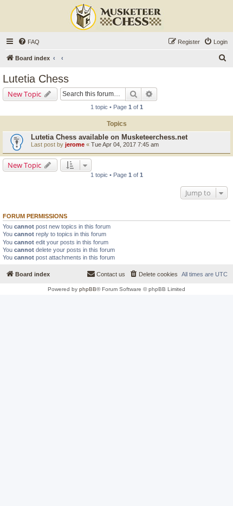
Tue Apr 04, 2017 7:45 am (125, 144)
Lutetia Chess (36, 79)
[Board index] (116, 17)
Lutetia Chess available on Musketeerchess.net (109, 137)
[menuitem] (29, 41)
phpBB (87, 289)
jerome (75, 144)
